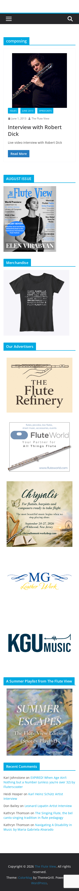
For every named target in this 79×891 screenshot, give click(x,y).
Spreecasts (45, 110)
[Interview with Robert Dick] (39, 80)
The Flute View (40, 118)
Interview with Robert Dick (35, 130)
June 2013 (27, 110)
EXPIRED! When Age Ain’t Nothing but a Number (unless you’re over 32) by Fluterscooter (39, 782)
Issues (13, 110)
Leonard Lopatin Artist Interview (48, 806)
